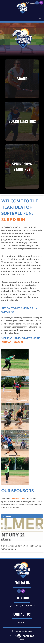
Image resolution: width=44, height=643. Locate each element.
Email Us (21, 622)
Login (22, 639)
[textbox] (22, 342)
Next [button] (39, 528)
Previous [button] (5, 528)
